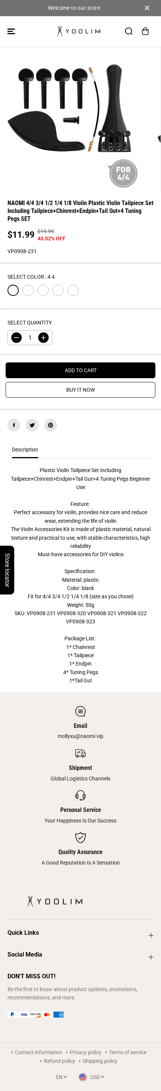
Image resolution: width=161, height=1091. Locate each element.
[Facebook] (13, 425)
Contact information (38, 1052)
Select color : (31, 277)
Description (25, 450)
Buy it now (80, 390)
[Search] (129, 31)
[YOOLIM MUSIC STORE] (78, 31)
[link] (80, 1014)
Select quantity (29, 323)
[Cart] (145, 31)
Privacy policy (85, 1052)
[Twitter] (32, 425)
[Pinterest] (50, 425)
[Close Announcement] (147, 8)
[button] (11, 31)
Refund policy (59, 1061)
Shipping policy (100, 1061)
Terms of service (127, 1052)
